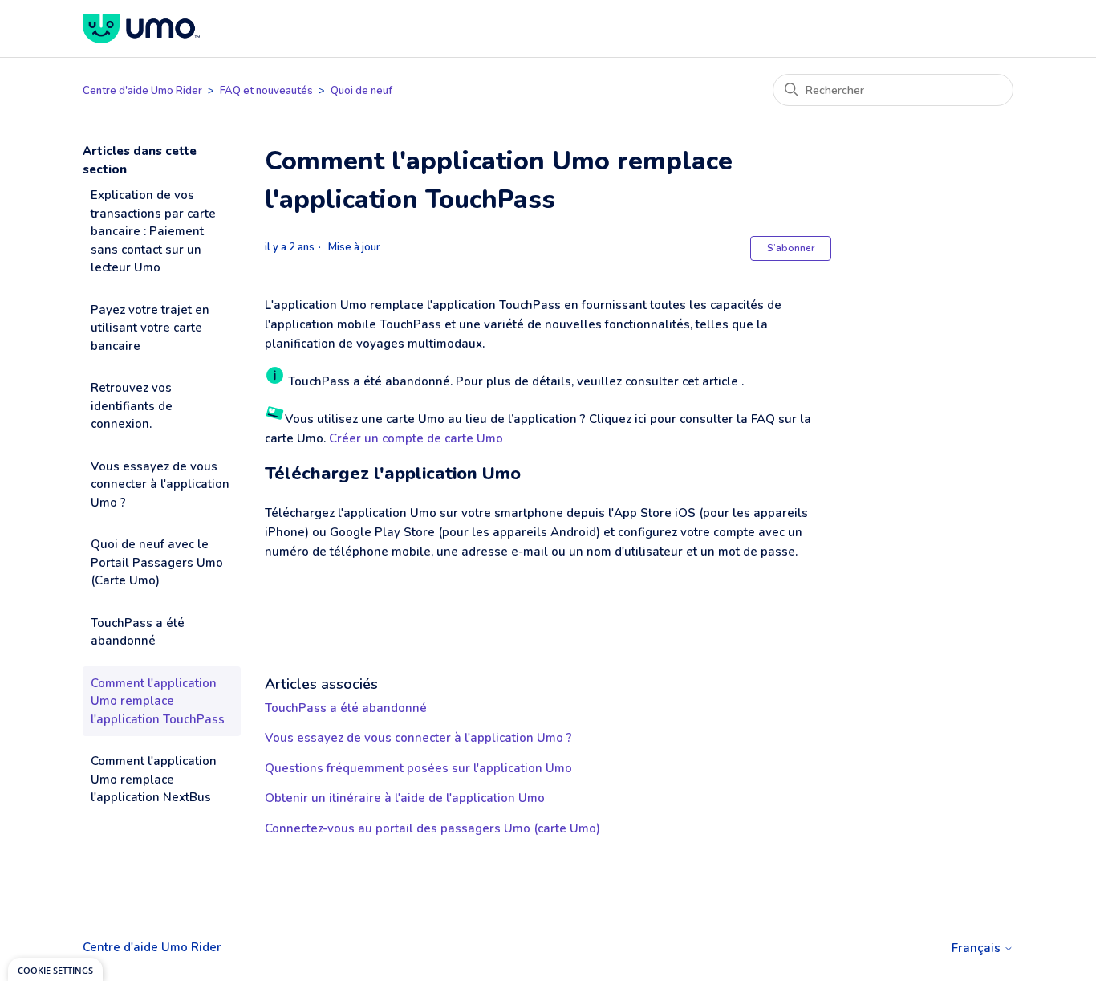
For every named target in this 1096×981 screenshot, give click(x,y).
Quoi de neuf (361, 90)
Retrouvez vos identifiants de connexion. (132, 406)
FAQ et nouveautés (266, 90)
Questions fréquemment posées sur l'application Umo (418, 768)
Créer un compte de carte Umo (416, 438)
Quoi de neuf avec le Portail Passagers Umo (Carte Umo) (157, 562)
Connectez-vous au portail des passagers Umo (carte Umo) (432, 828)
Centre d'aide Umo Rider (142, 90)
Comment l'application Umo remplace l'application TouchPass (158, 701)
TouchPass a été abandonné (138, 632)
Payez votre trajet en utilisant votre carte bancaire (150, 328)
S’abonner (790, 248)
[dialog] (55, 969)
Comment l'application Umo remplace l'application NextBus (154, 779)
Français (978, 948)
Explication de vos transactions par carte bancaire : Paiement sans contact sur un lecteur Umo (153, 231)
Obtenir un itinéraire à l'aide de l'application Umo (405, 798)
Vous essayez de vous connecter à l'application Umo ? (160, 484)
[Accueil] (141, 28)
